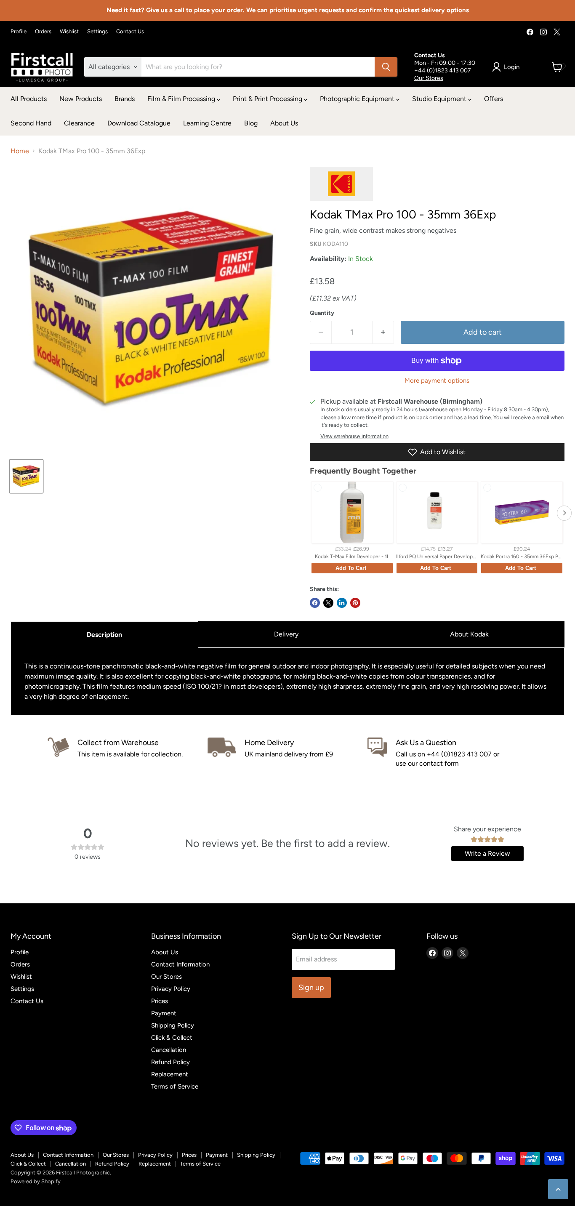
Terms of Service (174, 1086)
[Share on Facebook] (315, 603)
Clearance (79, 123)
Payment (163, 1013)
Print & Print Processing (268, 99)
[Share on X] (328, 603)
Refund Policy (170, 1062)
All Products (29, 99)
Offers (493, 99)
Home (20, 151)
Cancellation (168, 1050)
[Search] (386, 67)
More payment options (437, 380)
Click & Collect (171, 1037)
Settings (97, 32)
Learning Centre (207, 123)
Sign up (311, 987)
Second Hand (31, 123)
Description (104, 635)
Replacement (169, 1074)
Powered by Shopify (36, 1181)
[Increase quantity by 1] (383, 332)
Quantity (322, 313)
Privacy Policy (170, 989)
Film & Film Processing (182, 99)
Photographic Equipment (358, 99)
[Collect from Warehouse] (128, 753)
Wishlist (69, 32)
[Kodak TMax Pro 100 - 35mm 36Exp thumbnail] (26, 476)
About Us (284, 123)
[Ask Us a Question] (447, 753)
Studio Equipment (440, 99)
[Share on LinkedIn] (342, 603)
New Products (80, 99)
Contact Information (180, 964)
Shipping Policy (172, 1025)
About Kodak (469, 634)
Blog (251, 123)
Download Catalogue (138, 123)
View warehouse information (354, 436)
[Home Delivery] (287, 753)
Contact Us (130, 32)
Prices (159, 1001)
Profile (19, 32)
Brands (124, 99)
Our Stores (428, 78)
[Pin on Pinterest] (355, 603)
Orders (43, 32)
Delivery (286, 634)
